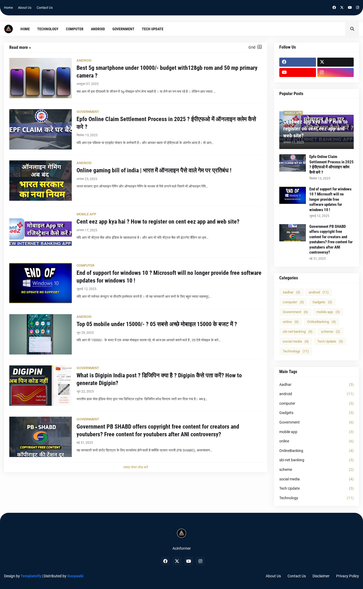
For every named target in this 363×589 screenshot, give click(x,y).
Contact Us (45, 8)
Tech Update (330, 341)
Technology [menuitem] (47, 29)
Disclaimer (321, 576)
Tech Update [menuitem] (152, 29)
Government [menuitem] (123, 29)
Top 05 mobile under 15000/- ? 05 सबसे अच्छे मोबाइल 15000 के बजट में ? (157, 324)
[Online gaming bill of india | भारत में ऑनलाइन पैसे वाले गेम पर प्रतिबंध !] (40, 180)
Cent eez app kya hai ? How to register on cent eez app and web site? (158, 221)
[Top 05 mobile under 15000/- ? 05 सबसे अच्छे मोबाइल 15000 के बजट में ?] (40, 334)
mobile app (328, 312)
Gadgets (322, 302)
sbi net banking (298, 332)
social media (296, 341)
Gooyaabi (75, 576)
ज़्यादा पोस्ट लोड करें (135, 467)
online (291, 322)
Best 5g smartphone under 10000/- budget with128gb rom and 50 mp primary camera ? (167, 72)
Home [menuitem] (25, 29)
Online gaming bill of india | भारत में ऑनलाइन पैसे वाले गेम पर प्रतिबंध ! (154, 170)
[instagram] (357, 7)
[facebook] (334, 7)
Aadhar (291, 292)
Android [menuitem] (98, 29)
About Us (24, 8)
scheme (330, 332)
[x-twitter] (342, 7)
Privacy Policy (347, 576)
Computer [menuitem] (74, 29)
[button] (352, 29)
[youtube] (350, 7)
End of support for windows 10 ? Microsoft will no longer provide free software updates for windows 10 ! (169, 277)
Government (295, 312)
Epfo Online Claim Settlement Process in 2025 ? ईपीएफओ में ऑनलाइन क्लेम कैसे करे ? (166, 123)
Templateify (31, 576)
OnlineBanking (321, 322)
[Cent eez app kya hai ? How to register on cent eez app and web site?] (40, 232)
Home (8, 8)
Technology (296, 351)
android (319, 292)
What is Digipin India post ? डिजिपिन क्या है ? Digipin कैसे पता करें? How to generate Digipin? (159, 379)
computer (293, 302)
